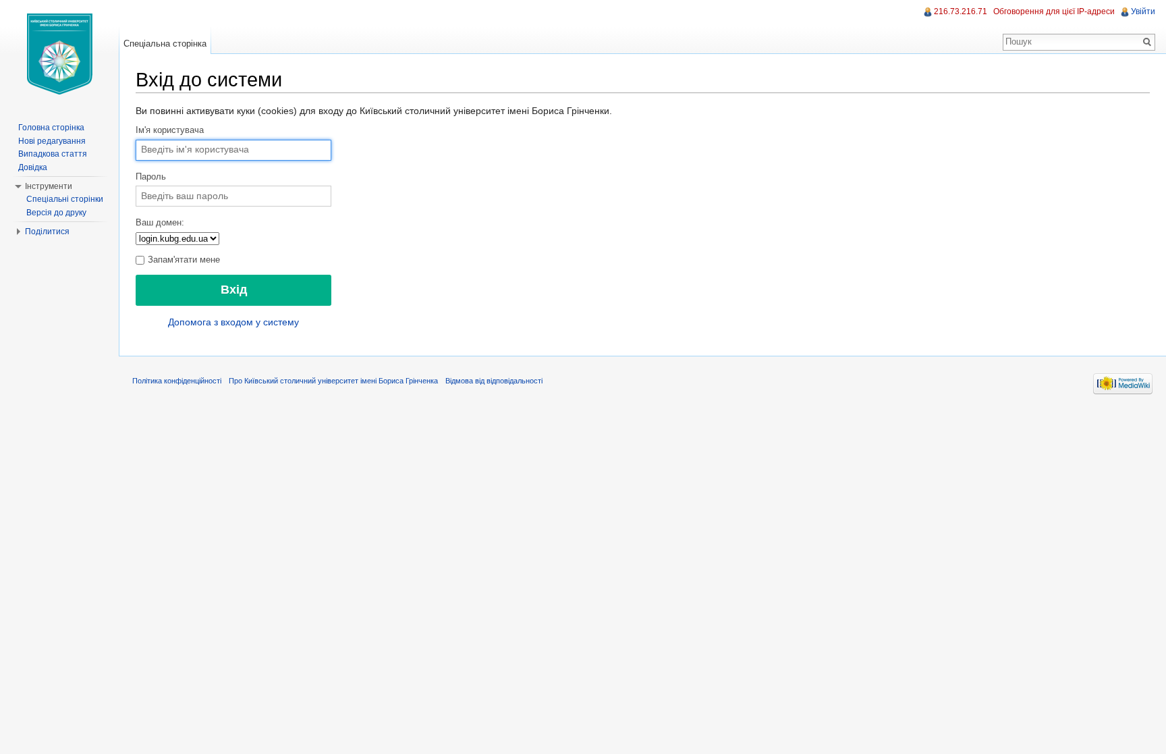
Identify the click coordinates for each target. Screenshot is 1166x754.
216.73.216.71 (960, 11)
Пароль (151, 177)
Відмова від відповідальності (494, 381)
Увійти (1143, 11)
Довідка (32, 167)
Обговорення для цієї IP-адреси (1054, 11)
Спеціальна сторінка (164, 43)
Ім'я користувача (170, 130)
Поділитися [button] (47, 231)
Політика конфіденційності (176, 381)
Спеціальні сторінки (64, 199)
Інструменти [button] (48, 186)
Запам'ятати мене (182, 260)
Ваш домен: (160, 222)
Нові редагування (52, 141)
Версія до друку (56, 212)
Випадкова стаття (52, 154)
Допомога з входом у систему (233, 322)
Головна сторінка (51, 127)
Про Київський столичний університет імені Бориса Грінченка (333, 381)
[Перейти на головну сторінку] (59, 54)
